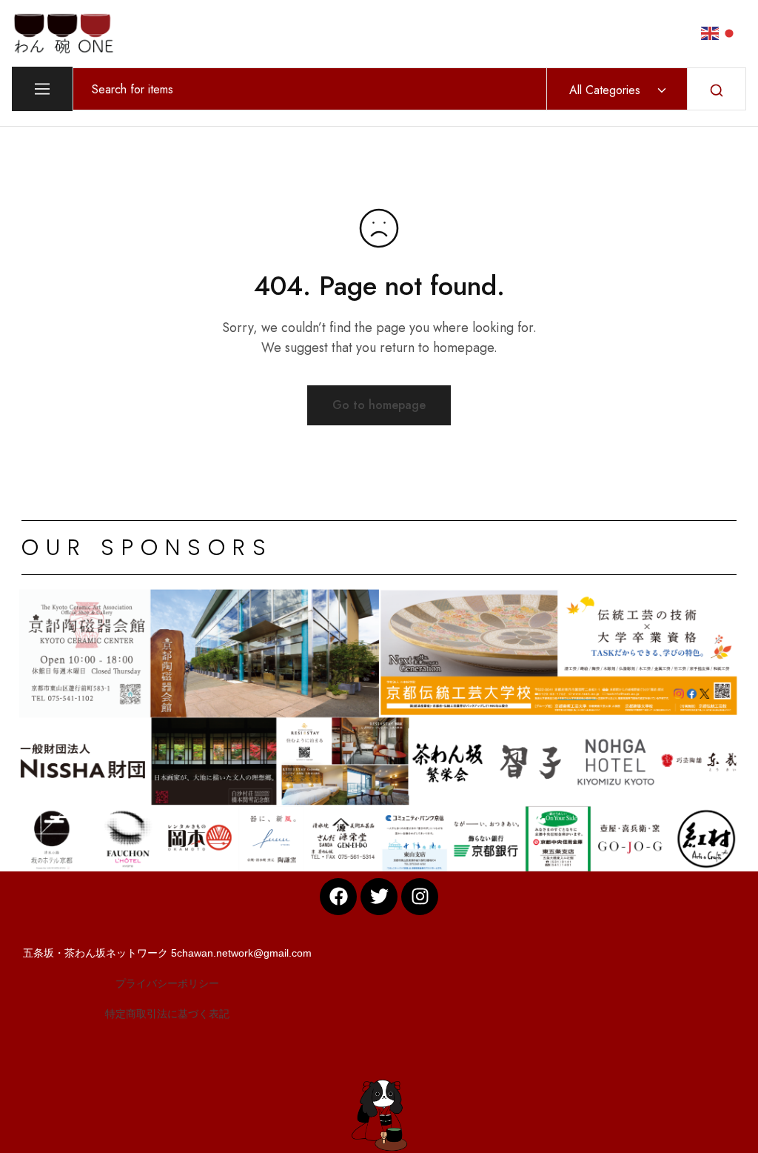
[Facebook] (338, 896)
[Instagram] (419, 896)
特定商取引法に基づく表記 (167, 1014)
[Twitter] (379, 896)
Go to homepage (379, 404)
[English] (710, 32)
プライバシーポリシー (167, 983)
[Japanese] (729, 32)
